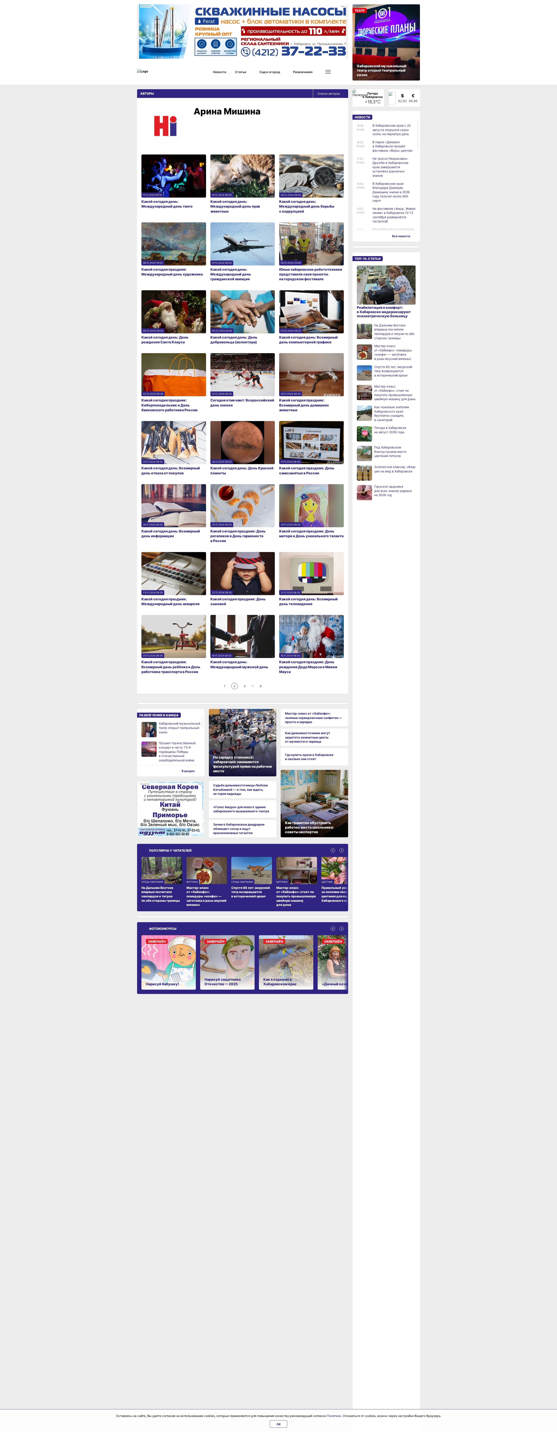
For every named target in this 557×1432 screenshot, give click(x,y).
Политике (334, 1416)
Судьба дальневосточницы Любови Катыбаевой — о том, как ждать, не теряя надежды (240, 789)
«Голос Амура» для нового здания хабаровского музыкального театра (241, 809)
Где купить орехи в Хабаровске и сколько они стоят (309, 757)
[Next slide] (341, 850)
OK (279, 1424)
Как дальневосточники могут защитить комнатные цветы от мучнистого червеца (307, 737)
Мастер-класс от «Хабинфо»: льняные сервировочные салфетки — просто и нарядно (313, 718)
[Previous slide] (333, 850)
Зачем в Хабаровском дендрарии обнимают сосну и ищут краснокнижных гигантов (239, 829)
